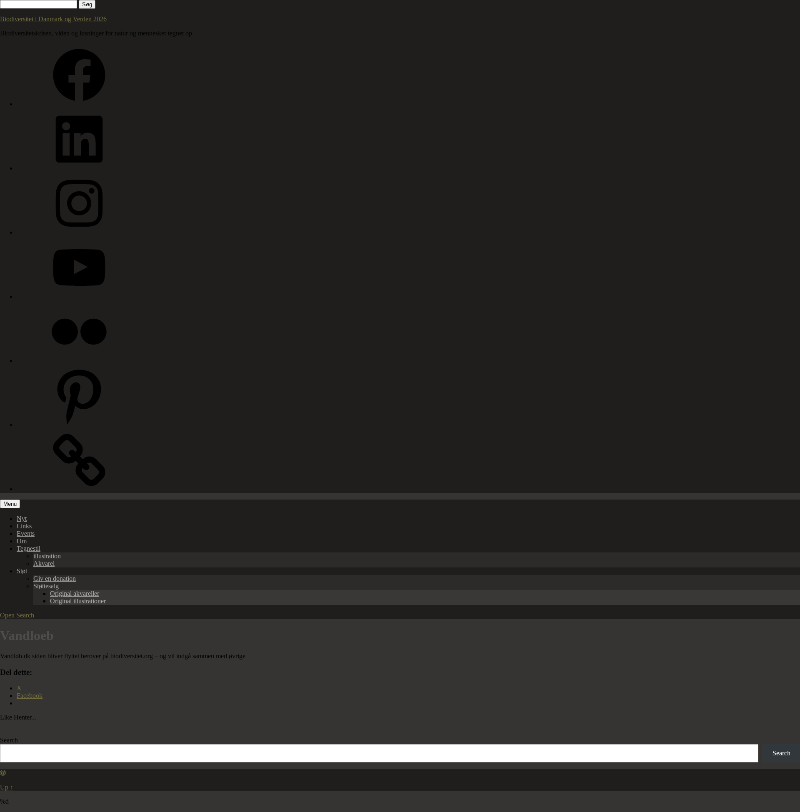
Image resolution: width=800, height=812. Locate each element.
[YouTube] (79, 296)
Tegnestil (28, 548)
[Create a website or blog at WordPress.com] (3, 773)
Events (26, 533)
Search (9, 740)
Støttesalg (46, 586)
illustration (47, 556)
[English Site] (79, 488)
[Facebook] (79, 103)
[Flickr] (79, 360)
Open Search (17, 615)
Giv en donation (54, 578)
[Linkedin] (79, 168)
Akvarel (44, 563)
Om (22, 541)
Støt (22, 571)
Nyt (22, 518)
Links (24, 526)
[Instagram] (79, 232)
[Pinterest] (79, 424)
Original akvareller (74, 593)
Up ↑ (6, 787)
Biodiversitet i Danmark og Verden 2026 (53, 18)
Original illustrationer (78, 601)
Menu (10, 504)
